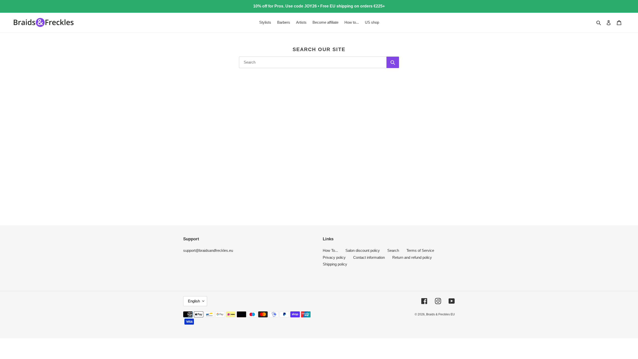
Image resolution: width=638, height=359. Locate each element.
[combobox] (313, 62)
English (194, 301)
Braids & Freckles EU (440, 314)
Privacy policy (334, 257)
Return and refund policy (412, 257)
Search (393, 250)
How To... (330, 250)
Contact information (369, 257)
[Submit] (393, 62)
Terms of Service (420, 250)
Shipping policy (335, 264)
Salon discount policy (362, 250)
